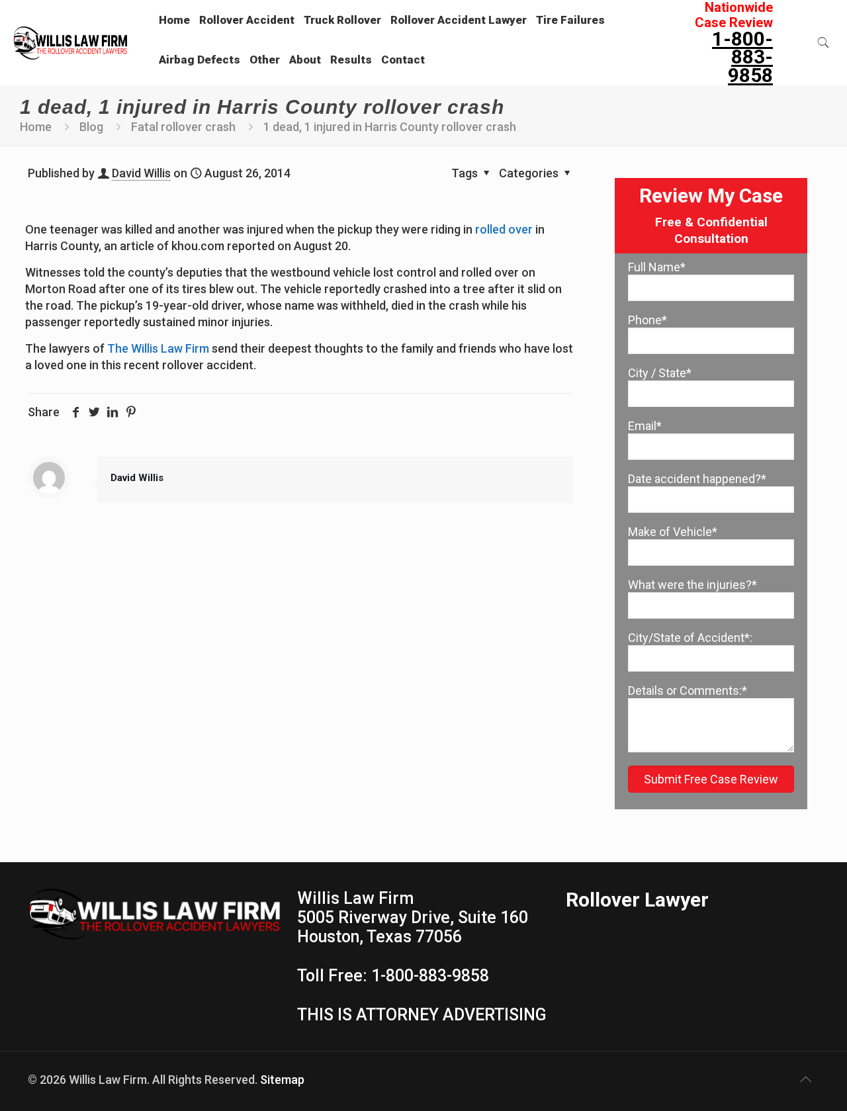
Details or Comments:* (687, 690)
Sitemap (282, 1080)
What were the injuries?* (692, 585)
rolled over (504, 229)
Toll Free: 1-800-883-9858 (393, 975)
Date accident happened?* (697, 479)
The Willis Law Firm (158, 348)
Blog (91, 127)
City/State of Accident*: (690, 637)
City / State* (659, 373)
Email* (645, 426)
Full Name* (657, 267)
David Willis (141, 173)
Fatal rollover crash (183, 127)
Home (36, 127)
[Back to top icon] (805, 1079)
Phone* (647, 320)
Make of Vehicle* (672, 532)
